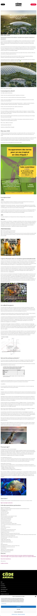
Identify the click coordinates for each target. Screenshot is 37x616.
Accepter (18, 606)
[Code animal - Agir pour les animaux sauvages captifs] (19, 4)
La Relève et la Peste (4, 563)
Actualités (2, 583)
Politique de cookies (14, 614)
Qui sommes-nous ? (4, 589)
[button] (35, 596)
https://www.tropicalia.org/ (6, 558)
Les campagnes (3, 587)
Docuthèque (3, 585)
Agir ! (2, 581)
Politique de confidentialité (21, 614)
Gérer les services (3, 603)
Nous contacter (3, 591)
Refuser (18, 609)
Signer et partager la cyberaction (7, 502)
